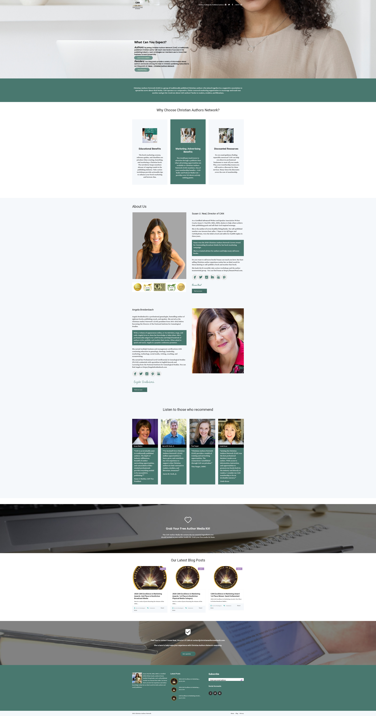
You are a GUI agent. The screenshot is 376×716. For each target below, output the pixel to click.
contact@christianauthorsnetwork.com (209, 640)
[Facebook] (232, 4)
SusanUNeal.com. (236, 270)
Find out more (198, 291)
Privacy (242, 713)
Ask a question (187, 654)
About (232, 713)
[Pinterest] (225, 4)
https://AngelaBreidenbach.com (155, 367)
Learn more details (144, 70)
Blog (237, 713)
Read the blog (142, 55)
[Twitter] (229, 4)
